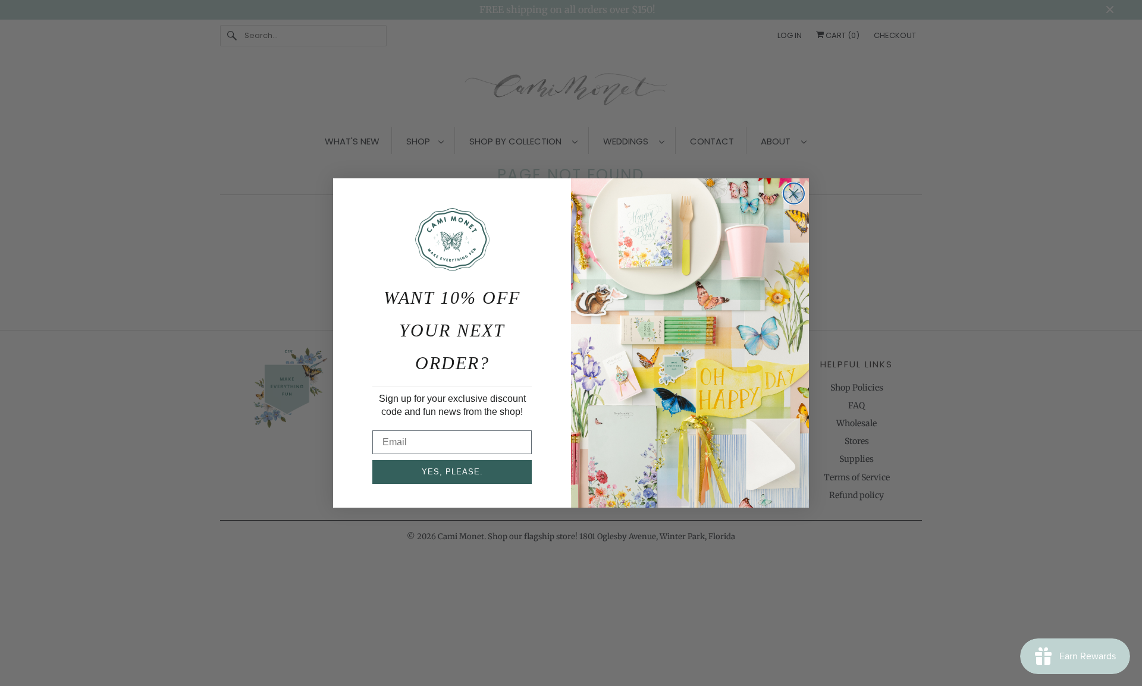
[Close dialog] (793, 193)
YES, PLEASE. (452, 471)
